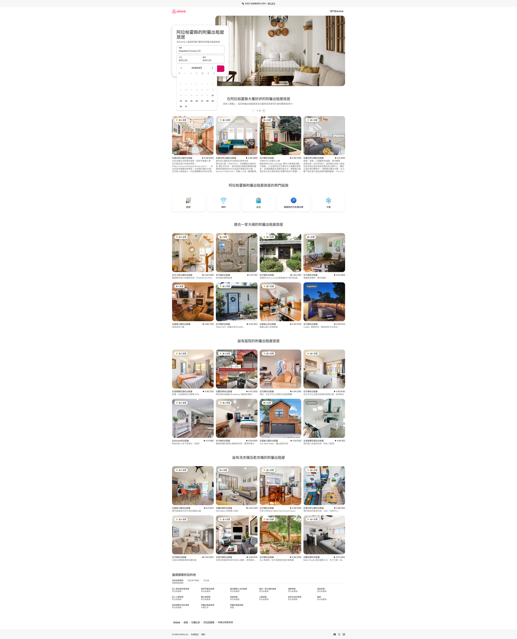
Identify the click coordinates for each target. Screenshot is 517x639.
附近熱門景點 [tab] (193, 580)
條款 (203, 634)
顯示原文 (271, 3)
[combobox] (200, 50)
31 (186, 106)
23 (181, 101)
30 (181, 106)
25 (191, 101)
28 (207, 101)
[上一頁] (253, 111)
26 (197, 101)
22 (213, 95)
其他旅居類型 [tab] (177, 580)
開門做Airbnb (336, 11)
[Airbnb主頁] (179, 11)
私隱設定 (195, 634)
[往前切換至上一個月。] (181, 68)
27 (202, 101)
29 (213, 101)
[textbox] (188, 60)
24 (186, 101)
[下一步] (264, 111)
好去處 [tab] (206, 580)
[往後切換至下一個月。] (212, 68)
